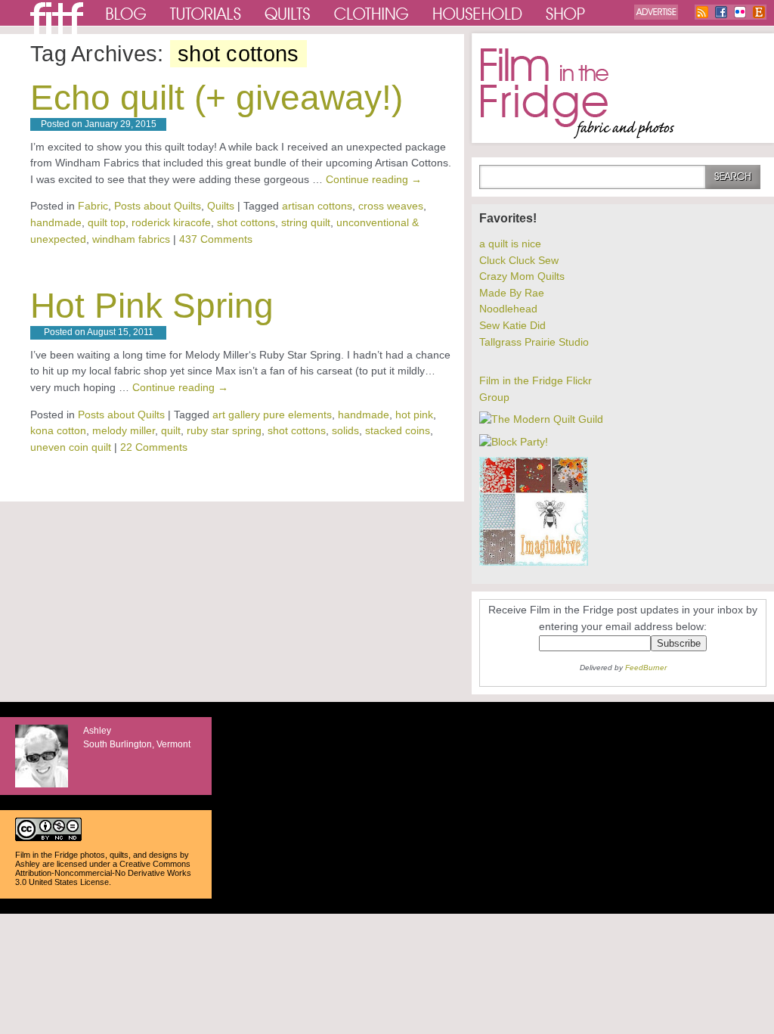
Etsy (759, 12)
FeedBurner (646, 667)
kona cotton (58, 430)
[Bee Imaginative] (533, 562)
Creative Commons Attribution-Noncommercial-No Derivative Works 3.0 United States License (103, 873)
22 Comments (153, 447)
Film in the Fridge (577, 93)
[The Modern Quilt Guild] (541, 419)
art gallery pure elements (272, 414)
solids (345, 430)
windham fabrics (131, 239)
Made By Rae (511, 293)
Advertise (656, 12)
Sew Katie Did (512, 325)
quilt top (106, 222)
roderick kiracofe (171, 222)
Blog (126, 13)
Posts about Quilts (157, 206)
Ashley (27, 863)
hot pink (414, 414)
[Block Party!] (513, 442)
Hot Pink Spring (152, 305)
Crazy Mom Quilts (522, 276)
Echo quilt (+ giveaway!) (216, 97)
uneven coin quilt (70, 447)
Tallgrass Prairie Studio (534, 342)
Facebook (721, 12)
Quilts (288, 13)
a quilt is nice (510, 244)
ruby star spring (224, 430)
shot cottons (246, 222)
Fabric (93, 206)
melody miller (123, 430)
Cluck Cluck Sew (519, 260)
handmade (56, 222)
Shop (566, 13)
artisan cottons (317, 206)
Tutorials (206, 13)
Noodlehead (508, 309)
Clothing (372, 13)
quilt (171, 430)
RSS (702, 12)
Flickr (740, 12)
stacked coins (397, 430)
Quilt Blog (56, 18)
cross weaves (390, 206)
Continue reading (374, 179)
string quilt (305, 222)
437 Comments (215, 239)
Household (478, 13)
